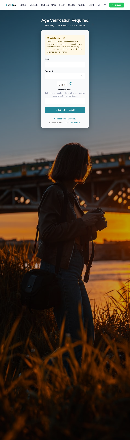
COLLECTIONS (48, 5)
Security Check (65, 90)
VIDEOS (34, 5)
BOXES (23, 5)
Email (47, 59)
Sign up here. (75, 123)
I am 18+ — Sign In (66, 110)
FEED (62, 5)
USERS (81, 5)
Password (49, 71)
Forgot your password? (66, 119)
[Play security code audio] (70, 83)
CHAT (91, 5)
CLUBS (71, 5)
